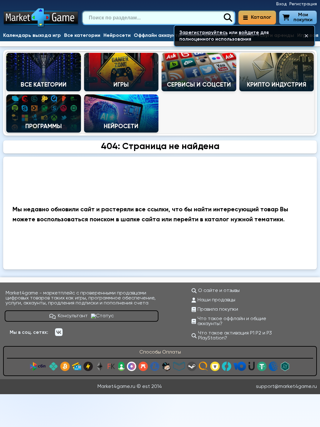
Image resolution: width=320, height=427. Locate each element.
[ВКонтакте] (58, 332)
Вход (281, 4)
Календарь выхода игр (32, 35)
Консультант (73, 316)
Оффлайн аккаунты (158, 35)
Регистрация (303, 4)
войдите (249, 32)
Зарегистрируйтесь (203, 32)
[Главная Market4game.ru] (41, 26)
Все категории (82, 35)
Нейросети (117, 35)
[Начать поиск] (227, 17)
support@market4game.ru (286, 386)
